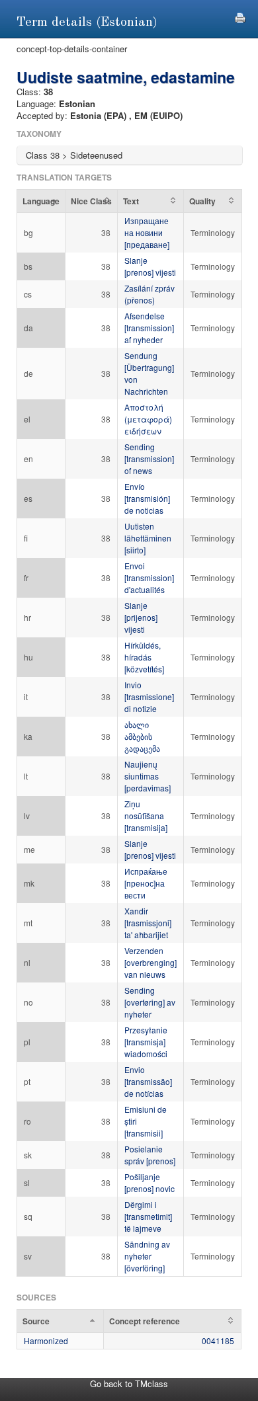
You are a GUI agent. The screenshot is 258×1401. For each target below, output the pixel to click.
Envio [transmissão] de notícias (148, 1081)
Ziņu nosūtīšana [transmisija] (145, 815)
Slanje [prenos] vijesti (150, 266)
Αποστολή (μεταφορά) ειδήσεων (148, 418)
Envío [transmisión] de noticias (147, 498)
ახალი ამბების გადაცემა (142, 736)
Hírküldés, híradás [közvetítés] (144, 656)
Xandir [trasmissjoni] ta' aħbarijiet (147, 922)
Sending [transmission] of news (149, 458)
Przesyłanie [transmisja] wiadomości (145, 1041)
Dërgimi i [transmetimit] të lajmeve (148, 1216)
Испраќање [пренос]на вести (145, 883)
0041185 (218, 1340)
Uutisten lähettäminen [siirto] (147, 537)
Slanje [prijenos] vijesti (140, 617)
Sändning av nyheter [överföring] (147, 1255)
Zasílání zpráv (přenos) (149, 293)
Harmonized (46, 1340)
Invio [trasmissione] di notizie (149, 696)
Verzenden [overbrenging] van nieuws (150, 962)
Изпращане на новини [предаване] (146, 232)
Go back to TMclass (129, 1383)
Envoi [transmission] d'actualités (149, 577)
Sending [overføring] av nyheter (149, 1002)
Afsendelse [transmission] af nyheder (149, 327)
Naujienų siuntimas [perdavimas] (147, 775)
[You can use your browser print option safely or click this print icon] (240, 16)
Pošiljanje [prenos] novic (149, 1182)
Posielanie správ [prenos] (149, 1154)
